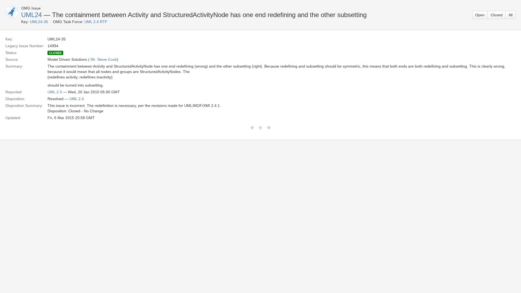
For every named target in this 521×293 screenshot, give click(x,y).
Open (480, 15)
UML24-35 (39, 22)
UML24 (31, 14)
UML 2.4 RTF (95, 22)
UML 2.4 (76, 99)
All (511, 15)
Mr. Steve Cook (104, 59)
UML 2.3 (54, 92)
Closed (497, 15)
